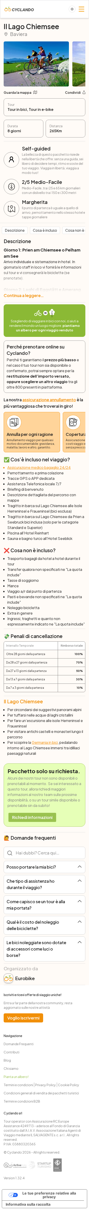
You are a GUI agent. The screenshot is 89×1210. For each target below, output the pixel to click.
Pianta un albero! (16, 1077)
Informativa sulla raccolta (28, 1204)
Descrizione (15, 230)
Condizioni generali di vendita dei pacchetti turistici (41, 1093)
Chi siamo (11, 1068)
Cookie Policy (68, 1085)
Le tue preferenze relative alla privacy (49, 1195)
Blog (7, 1060)
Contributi (11, 1052)
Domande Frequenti (19, 1044)
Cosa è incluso (45, 230)
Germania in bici (45, 742)
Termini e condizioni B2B (22, 1101)
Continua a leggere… (24, 295)
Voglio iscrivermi (23, 1017)
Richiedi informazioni (32, 817)
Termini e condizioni (18, 1085)
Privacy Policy (45, 1085)
